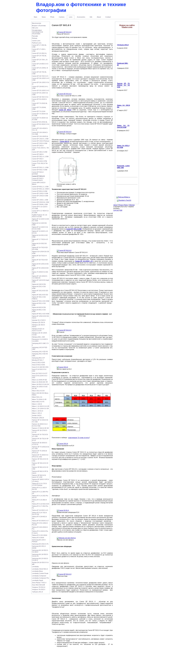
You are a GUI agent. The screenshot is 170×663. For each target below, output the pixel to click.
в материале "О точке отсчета (78, 438)
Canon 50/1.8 (64, 141)
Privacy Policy (123, 205)
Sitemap (132, 205)
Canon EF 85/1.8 (65, 110)
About (115, 205)
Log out (116, 210)
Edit (121, 210)
